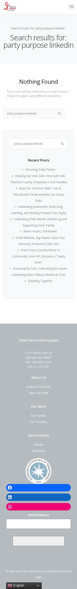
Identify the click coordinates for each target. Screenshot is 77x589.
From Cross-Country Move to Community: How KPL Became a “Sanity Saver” (38, 256)
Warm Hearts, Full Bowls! (40, 231)
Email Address (38, 515)
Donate (38, 445)
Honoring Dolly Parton (40, 169)
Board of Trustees (38, 387)
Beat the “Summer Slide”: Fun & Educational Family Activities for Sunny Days (38, 194)
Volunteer (38, 451)
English (18, 585)
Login (38, 577)
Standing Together (40, 281)
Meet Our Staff (38, 393)
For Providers (38, 422)
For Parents (38, 416)
